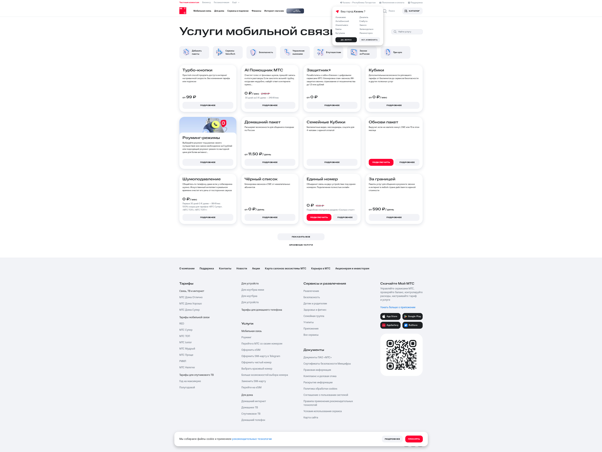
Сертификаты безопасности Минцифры (327, 364)
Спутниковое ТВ (250, 414)
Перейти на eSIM (251, 387)
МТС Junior (185, 342)
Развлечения (311, 291)
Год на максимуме (190, 381)
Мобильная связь (251, 331)
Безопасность (312, 297)
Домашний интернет (253, 401)
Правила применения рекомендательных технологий (328, 403)
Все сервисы (311, 335)
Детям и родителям (315, 304)
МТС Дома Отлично (191, 297)
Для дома (247, 395)
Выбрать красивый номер (256, 369)
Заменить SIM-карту (253, 381)
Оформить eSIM (250, 350)
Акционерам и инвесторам (352, 268)
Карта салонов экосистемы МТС (285, 268)
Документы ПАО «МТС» (318, 357)
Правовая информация (317, 370)
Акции (256, 268)
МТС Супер (186, 330)
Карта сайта (311, 417)
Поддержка (207, 268)
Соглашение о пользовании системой (326, 395)
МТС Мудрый (187, 349)
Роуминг (246, 337)
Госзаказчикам (221, 2)
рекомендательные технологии (252, 439)
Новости (241, 268)
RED (181, 324)
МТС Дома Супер (189, 310)
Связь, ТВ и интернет (191, 291)
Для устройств (250, 283)
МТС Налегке (187, 367)
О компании (187, 268)
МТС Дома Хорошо (190, 304)
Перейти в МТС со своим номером (261, 344)
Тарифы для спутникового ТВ (196, 375)
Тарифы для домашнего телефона (261, 310)
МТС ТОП (184, 336)
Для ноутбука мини (252, 290)
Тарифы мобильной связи (194, 317)
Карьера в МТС (320, 268)
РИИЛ (182, 361)
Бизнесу (206, 2)
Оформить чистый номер (256, 362)
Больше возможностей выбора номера (264, 375)
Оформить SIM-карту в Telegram (260, 356)
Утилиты (309, 322)
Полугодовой (187, 387)
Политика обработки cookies (320, 389)
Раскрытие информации (318, 382)
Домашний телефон (253, 420)
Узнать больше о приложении (397, 307)
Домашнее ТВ (249, 407)
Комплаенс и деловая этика (320, 376)
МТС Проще (186, 355)
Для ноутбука (249, 296)
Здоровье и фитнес (315, 310)
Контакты (225, 268)
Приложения (311, 329)
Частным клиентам (189, 2)
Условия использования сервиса (323, 411)
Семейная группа (314, 316)
